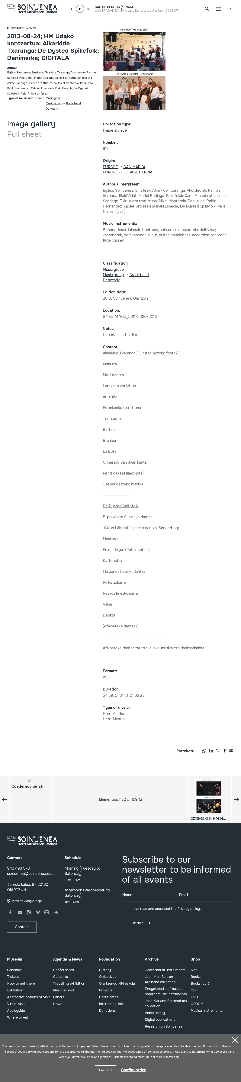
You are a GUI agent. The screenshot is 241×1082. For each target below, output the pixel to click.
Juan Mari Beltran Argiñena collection (160, 979)
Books (196, 977)
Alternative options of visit (28, 997)
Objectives (107, 977)
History (105, 970)
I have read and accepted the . (165, 909)
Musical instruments (207, 1011)
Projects (105, 990)
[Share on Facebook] (224, 750)
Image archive (115, 130)
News (57, 1004)
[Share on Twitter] (217, 750)
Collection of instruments (165, 970)
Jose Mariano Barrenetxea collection (166, 1003)
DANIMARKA (134, 167)
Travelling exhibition (69, 983)
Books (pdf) (200, 983)
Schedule (14, 970)
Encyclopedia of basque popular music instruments (166, 991)
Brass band (73, 103)
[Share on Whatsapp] (204, 750)
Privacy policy (188, 909)
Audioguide (16, 1011)
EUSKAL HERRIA (137, 172)
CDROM (197, 1004)
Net (194, 970)
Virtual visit (16, 1004)
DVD (194, 997)
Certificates (108, 997)
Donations (107, 1011)
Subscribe (136, 923)
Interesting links (111, 1004)
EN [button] (229, 9)
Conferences (63, 970)
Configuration (133, 1070)
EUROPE (110, 167)
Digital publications (160, 1020)
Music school (63, 990)
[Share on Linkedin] (211, 750)
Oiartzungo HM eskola (117, 983)
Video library (155, 1013)
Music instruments (21, 28)
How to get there (21, 983)
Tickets (13, 977)
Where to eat (17, 1017)
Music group (54, 98)
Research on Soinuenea (163, 1026)
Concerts (60, 977)
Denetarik (52, 109)
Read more (137, 1057)
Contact (22, 927)
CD (193, 990)
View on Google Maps (27, 901)
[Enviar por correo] (231, 750)
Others (58, 997)
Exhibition (15, 990)
